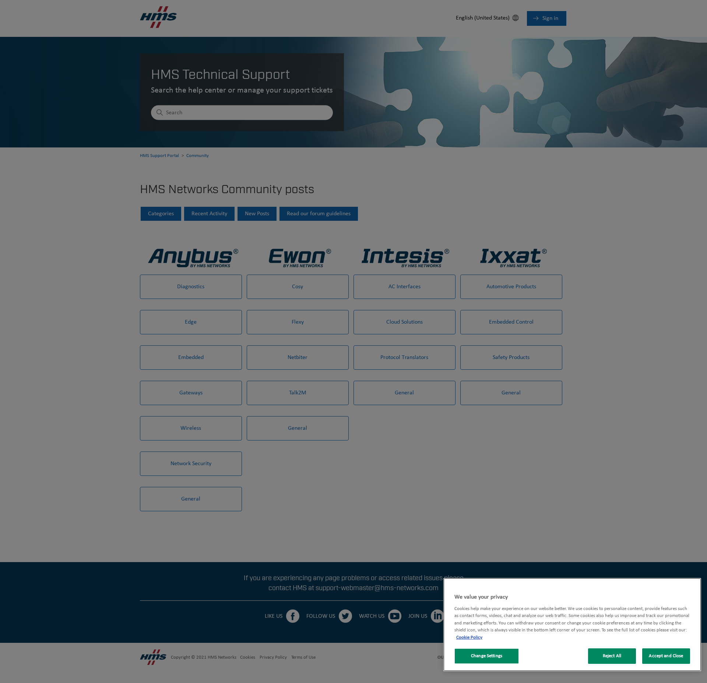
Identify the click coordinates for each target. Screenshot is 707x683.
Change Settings (486, 656)
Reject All (612, 656)
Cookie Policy (469, 637)
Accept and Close (666, 656)
